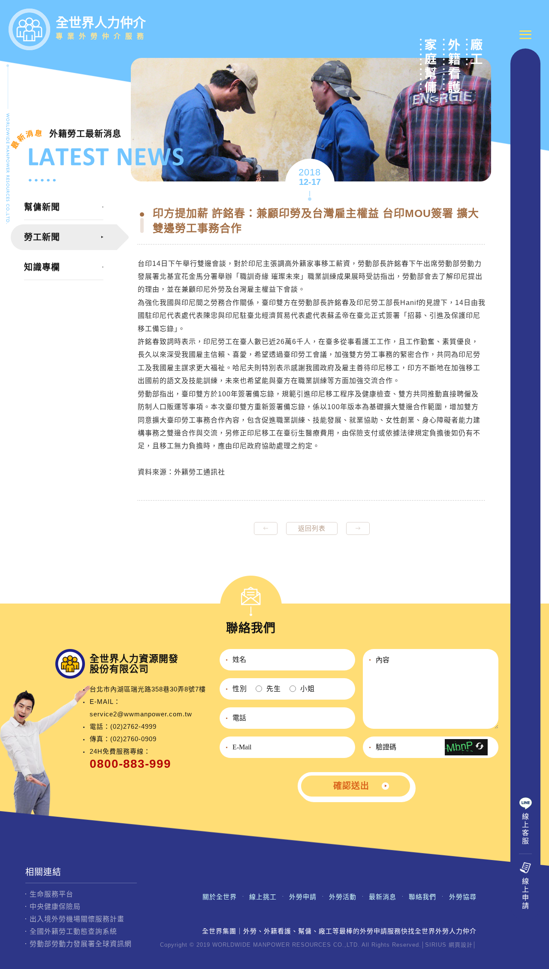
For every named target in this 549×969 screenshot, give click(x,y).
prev (266, 528)
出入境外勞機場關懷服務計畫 (77, 919)
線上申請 (525, 893)
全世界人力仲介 (102, 27)
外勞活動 (342, 896)
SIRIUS (435, 945)
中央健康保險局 (55, 906)
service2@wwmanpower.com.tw (141, 714)
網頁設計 (461, 945)
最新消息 (382, 896)
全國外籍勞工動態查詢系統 (73, 931)
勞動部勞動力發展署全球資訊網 (81, 944)
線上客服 (525, 829)
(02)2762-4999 (133, 726)
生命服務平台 (51, 894)
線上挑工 (263, 896)
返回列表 (312, 528)
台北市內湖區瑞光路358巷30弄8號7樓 (148, 689)
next (358, 528)
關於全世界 (219, 896)
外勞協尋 (463, 896)
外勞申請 (303, 896)
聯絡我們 (422, 896)
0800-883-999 (130, 764)
